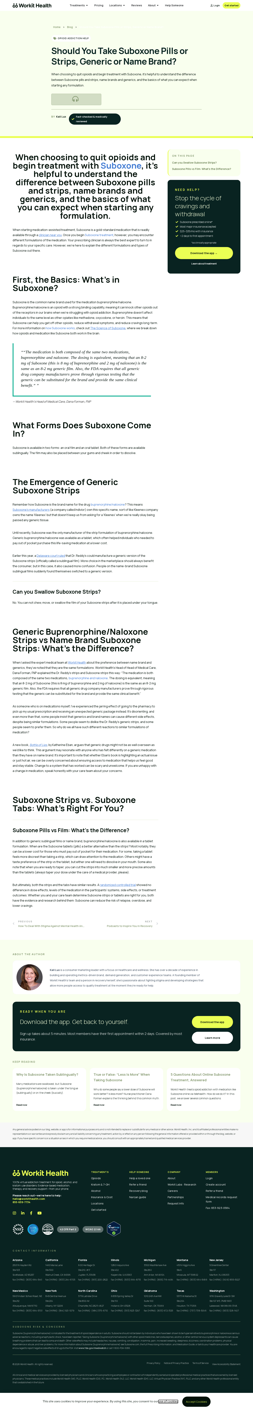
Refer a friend (138, 1184)
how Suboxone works (60, 328)
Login (209, 1178)
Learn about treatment (204, 263)
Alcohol (96, 1191)
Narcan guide (137, 1197)
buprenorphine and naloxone (88, 678)
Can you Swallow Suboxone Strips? (194, 162)
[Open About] (158, 5)
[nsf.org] (18, 1229)
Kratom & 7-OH (100, 1184)
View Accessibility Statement (226, 1364)
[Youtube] (39, 1213)
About (171, 1178)
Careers (173, 1191)
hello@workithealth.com (29, 1199)
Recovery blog (138, 1191)
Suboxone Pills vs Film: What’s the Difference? (201, 169)
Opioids (96, 1178)
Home (57, 27)
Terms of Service (200, 1363)
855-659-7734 (21, 1202)
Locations (97, 1203)
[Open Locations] (124, 5)
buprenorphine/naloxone (108, 504)
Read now (21, 1105)
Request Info (176, 1203)
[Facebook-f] (31, 1213)
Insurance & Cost (102, 1197)
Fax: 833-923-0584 (218, 1208)
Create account (216, 1184)
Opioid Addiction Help (73, 38)
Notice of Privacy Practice (176, 1363)
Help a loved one (140, 1178)
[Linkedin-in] (22, 1213)
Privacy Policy (153, 1363)
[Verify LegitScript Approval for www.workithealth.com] (114, 1235)
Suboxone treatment (99, 235)
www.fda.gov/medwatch (92, 1348)
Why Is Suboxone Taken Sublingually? (47, 1074)
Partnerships (176, 1197)
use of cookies (168, 1401)
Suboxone (121, 165)
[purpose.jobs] (47, 1229)
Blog (70, 27)
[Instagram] (14, 1213)
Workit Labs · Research (182, 1184)
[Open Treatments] (87, 5)
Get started (98, 1209)
